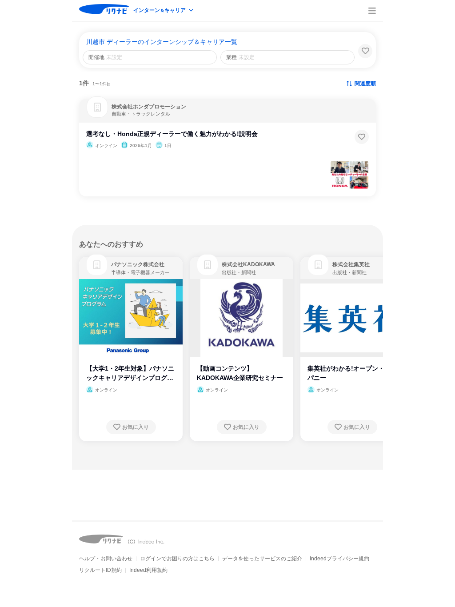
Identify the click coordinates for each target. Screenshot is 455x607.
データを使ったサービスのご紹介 (262, 558)
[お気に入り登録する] (362, 137)
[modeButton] (164, 11)
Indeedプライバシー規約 (339, 558)
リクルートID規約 (100, 570)
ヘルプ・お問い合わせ (105, 558)
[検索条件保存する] (365, 51)
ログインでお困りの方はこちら (177, 558)
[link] (97, 265)
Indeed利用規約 (148, 570)
